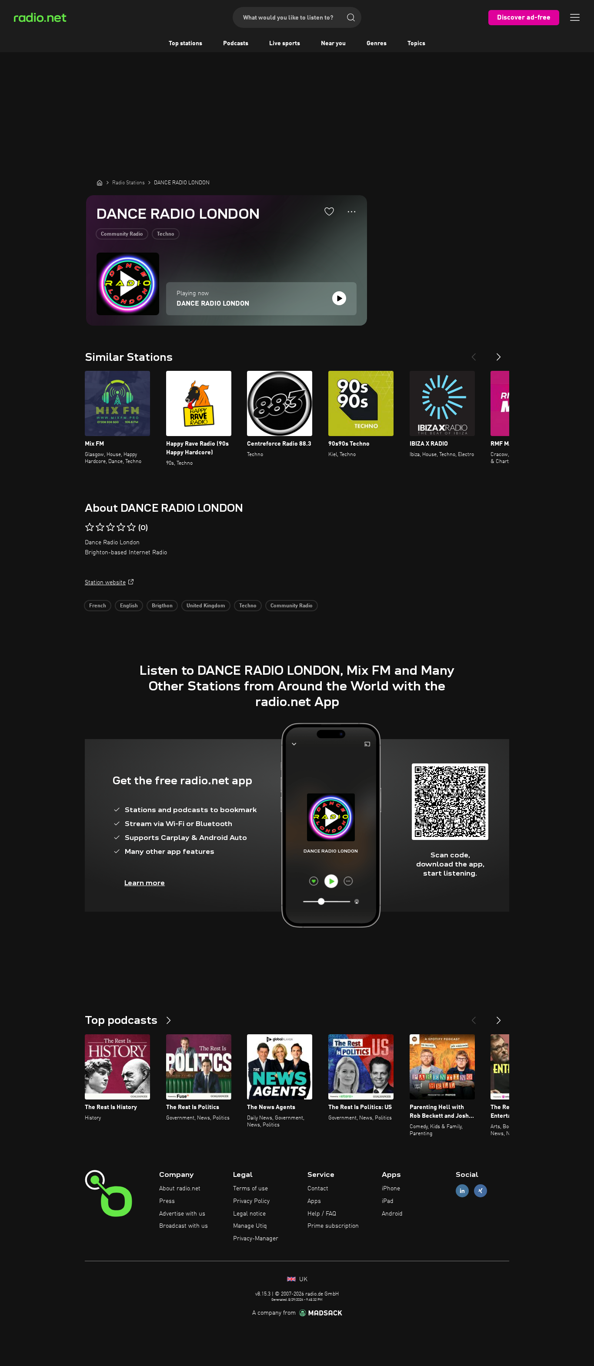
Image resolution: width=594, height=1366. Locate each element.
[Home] (99, 182)
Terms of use (250, 1189)
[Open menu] (575, 17)
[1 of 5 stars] (89, 527)
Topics (416, 43)
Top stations (185, 43)
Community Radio (122, 234)
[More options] (352, 212)
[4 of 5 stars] (121, 527)
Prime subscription (333, 1226)
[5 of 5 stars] (131, 527)
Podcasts (235, 43)
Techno (165, 234)
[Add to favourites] (329, 211)
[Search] (351, 17)
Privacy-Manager (255, 1239)
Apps (314, 1201)
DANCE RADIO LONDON (213, 303)
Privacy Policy (251, 1201)
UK (302, 1279)
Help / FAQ (321, 1214)
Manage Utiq (250, 1226)
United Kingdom (206, 606)
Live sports (284, 43)
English (129, 606)
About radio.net (179, 1189)
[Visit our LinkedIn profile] (462, 1191)
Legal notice (249, 1214)
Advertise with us (182, 1214)
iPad (388, 1201)
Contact (317, 1189)
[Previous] (473, 353)
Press (167, 1201)
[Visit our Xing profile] (480, 1191)
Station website (105, 583)
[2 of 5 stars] (100, 527)
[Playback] (339, 298)
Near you (333, 43)
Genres (377, 43)
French (97, 606)
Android (392, 1214)
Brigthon (162, 606)
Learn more (144, 882)
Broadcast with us (183, 1226)
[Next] (498, 353)
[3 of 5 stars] (110, 527)
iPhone (391, 1189)
